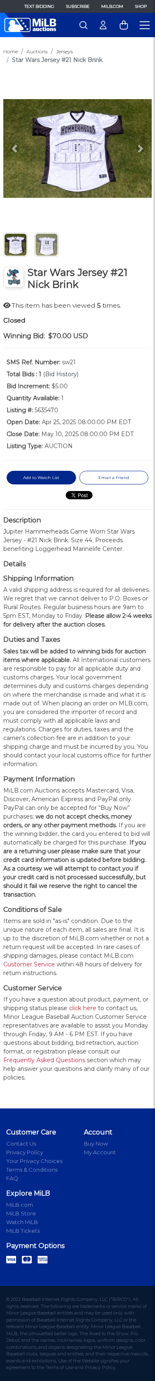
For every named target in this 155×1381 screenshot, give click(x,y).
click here (82, 1008)
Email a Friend (113, 477)
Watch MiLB (22, 1222)
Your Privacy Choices (34, 1161)
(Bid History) (61, 374)
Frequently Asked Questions (44, 1060)
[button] (14, 148)
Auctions (37, 51)
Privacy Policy (24, 1152)
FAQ (12, 1178)
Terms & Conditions (31, 1169)
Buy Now (96, 1143)
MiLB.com (112, 6)
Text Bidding (39, 6)
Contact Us (21, 1143)
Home (10, 51)
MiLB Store (21, 1213)
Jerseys (64, 51)
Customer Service (29, 964)
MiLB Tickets (23, 1230)
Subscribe (78, 6)
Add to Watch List (41, 477)
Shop (141, 6)
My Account (100, 1152)
